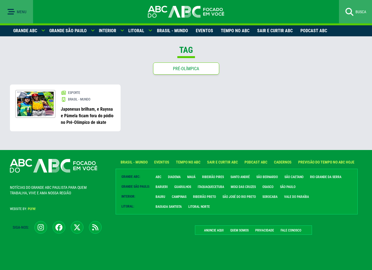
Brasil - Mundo (172, 30)
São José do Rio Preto (239, 197)
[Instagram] (40, 227)
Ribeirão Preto (204, 197)
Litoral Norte (199, 207)
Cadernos (283, 162)
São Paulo (287, 187)
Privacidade (264, 230)
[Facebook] (59, 227)
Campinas (179, 197)
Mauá (191, 177)
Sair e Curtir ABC (275, 30)
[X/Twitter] (77, 227)
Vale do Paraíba (296, 197)
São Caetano (293, 177)
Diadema (174, 177)
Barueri (162, 187)
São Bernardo (267, 177)
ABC (158, 177)
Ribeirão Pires (213, 177)
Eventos (204, 30)
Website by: (23, 209)
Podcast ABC (313, 30)
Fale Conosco (291, 230)
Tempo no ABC (235, 30)
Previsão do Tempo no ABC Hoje (326, 162)
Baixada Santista (169, 207)
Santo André (240, 177)
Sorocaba (270, 197)
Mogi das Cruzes (243, 187)
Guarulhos (182, 187)
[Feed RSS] (95, 227)
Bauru (160, 197)
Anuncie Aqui (214, 230)
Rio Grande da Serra (325, 177)
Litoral (136, 30)
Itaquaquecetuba (211, 187)
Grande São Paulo (68, 30)
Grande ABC (25, 30)
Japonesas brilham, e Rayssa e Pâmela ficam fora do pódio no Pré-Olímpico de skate (87, 116)
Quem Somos (239, 230)
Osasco (267, 187)
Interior (107, 30)
